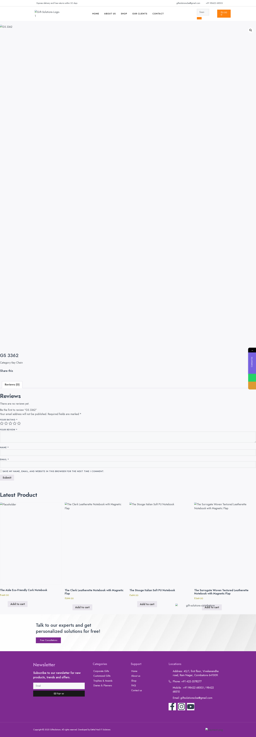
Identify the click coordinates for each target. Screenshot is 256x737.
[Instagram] (181, 706)
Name (4, 447)
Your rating (8, 419)
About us (110, 13)
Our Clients (139, 13)
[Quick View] (6, 604)
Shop (124, 13)
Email (4, 459)
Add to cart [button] (17, 604)
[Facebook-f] (172, 706)
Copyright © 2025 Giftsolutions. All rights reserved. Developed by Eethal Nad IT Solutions (71, 729)
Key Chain (17, 363)
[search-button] (199, 18)
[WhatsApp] (252, 378)
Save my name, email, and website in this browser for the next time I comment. (53, 471)
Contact (158, 13)
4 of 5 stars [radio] (14, 423)
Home (95, 13)
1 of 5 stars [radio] (2, 423)
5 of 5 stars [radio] (19, 423)
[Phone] (252, 385)
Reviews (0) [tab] (12, 385)
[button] (250, 30)
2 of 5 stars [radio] (6, 423)
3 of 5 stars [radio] (10, 423)
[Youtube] (190, 706)
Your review (8, 429)
